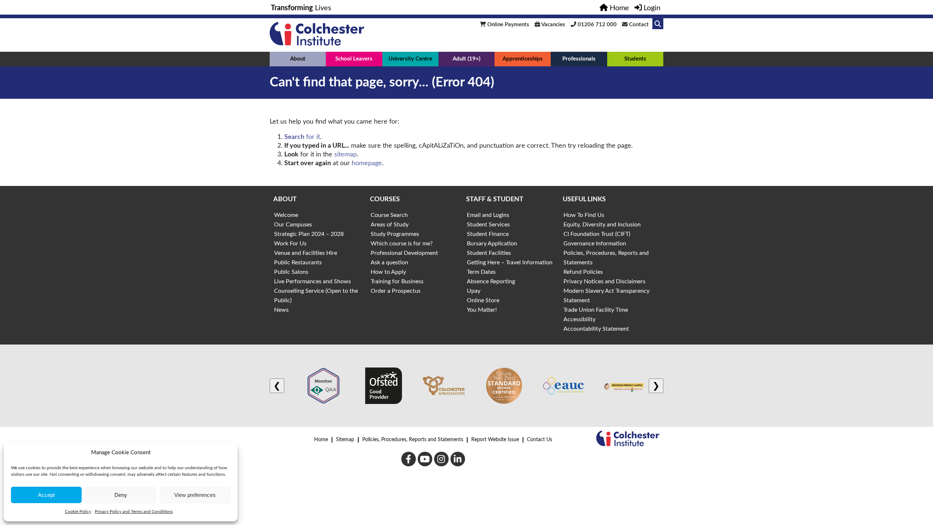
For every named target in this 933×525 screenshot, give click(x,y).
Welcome (286, 215)
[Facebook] (408, 459)
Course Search (389, 215)
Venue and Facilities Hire (305, 253)
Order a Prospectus (396, 291)
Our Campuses (293, 225)
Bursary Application (492, 243)
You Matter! (482, 310)
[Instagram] (441, 459)
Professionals (579, 59)
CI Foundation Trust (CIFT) (596, 234)
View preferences (195, 495)
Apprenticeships (523, 59)
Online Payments (507, 24)
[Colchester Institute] (317, 43)
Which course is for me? (402, 243)
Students (635, 59)
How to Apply (388, 272)
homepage (367, 163)
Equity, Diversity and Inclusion (602, 225)
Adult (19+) (466, 59)
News (281, 310)
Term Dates (481, 272)
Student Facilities (489, 253)
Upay (473, 291)
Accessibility (579, 319)
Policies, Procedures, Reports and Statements (412, 439)
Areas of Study (390, 225)
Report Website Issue (495, 439)
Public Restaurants (298, 262)
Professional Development (404, 253)
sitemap (345, 154)
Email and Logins (488, 215)
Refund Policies (583, 272)
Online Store (483, 300)
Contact (638, 24)
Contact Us (539, 439)
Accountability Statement (596, 329)
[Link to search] (657, 23)
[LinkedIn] (457, 459)
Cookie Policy (78, 511)
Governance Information (594, 243)
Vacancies (552, 24)
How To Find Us (583, 215)
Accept (46, 495)
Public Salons (291, 272)
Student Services (488, 225)
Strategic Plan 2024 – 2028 (309, 234)
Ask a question (389, 262)
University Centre (410, 59)
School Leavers (353, 59)
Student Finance (488, 234)
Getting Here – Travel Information (510, 262)
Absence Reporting (491, 281)
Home (321, 439)
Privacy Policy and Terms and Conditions (134, 511)
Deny (120, 495)
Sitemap (345, 439)
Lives (301, 8)
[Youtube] (425, 459)
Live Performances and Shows (312, 281)
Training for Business (397, 281)
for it (302, 137)
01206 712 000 (596, 24)
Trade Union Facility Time (595, 310)
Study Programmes (395, 234)
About (297, 59)
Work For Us (290, 243)
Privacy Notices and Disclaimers (604, 281)
